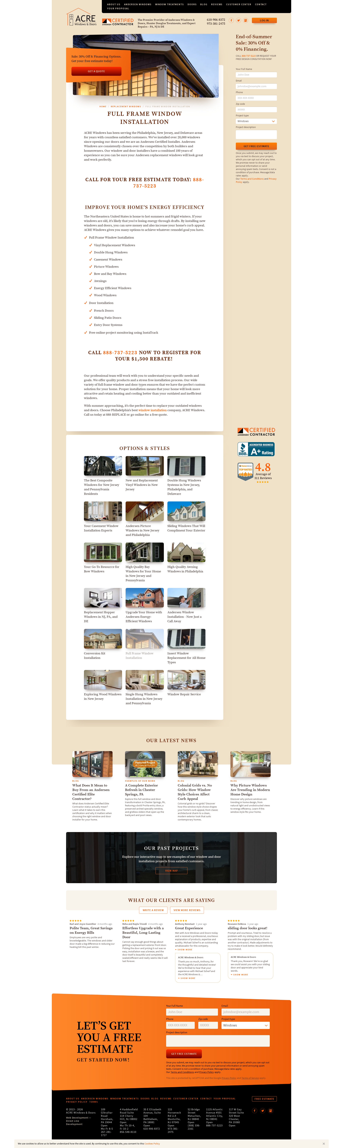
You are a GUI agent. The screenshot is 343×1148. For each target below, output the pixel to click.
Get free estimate (256, 146)
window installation (152, 410)
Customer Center (238, 4)
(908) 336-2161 (194, 1127)
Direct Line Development (74, 1122)
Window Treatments (169, 4)
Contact (261, 4)
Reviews (216, 4)
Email (239, 80)
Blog (203, 4)
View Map (171, 870)
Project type (242, 115)
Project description (246, 127)
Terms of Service (250, 1078)
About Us (113, 4)
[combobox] (256, 121)
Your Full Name (244, 69)
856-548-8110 (128, 1132)
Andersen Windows (137, 4)
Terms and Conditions (252, 178)
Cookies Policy (152, 1143)
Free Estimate (264, 1099)
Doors (192, 4)
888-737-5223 (249, 56)
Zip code (240, 104)
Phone (239, 92)
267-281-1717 (106, 1133)
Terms (93, 1101)
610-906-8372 (216, 19)
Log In (264, 20)
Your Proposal (118, 8)
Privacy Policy (206, 1072)
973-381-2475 (216, 23)
